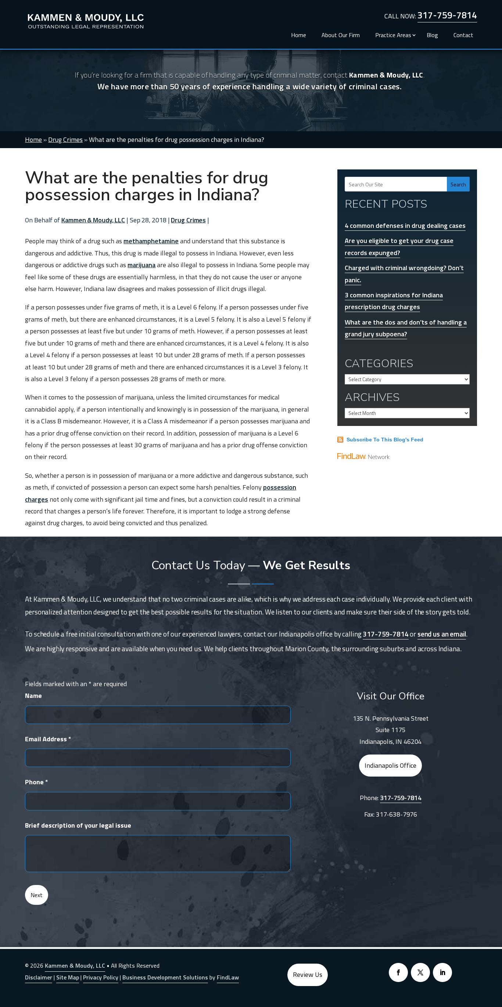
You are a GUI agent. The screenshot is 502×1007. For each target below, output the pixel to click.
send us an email (441, 633)
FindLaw (228, 977)
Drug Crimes (188, 220)
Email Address (48, 739)
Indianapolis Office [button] (390, 765)
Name (33, 695)
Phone (36, 782)
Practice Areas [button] (393, 34)
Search (458, 184)
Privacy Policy (100, 977)
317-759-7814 (447, 15)
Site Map (67, 977)
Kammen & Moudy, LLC (93, 220)
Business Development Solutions (165, 977)
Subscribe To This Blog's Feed (385, 439)
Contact (463, 34)
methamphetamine (151, 241)
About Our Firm (341, 34)
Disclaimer (38, 977)
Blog (432, 34)
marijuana (141, 265)
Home (298, 34)
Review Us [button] (307, 974)
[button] (494, 953)
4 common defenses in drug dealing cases (405, 225)
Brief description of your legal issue (78, 825)
